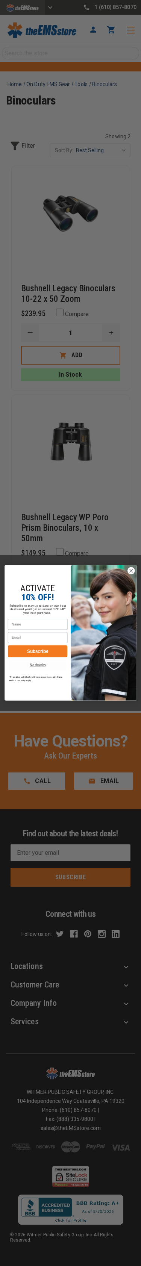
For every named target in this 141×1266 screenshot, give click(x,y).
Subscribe (37, 651)
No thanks (37, 665)
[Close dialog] (131, 571)
